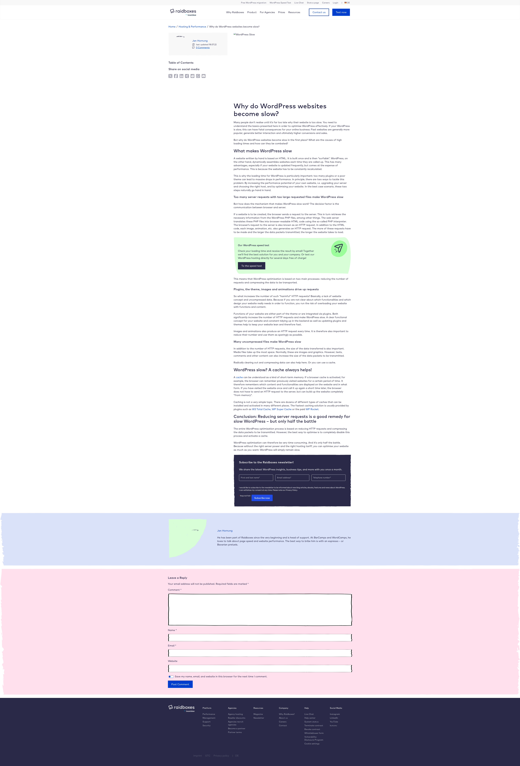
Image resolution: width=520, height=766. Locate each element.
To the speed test (251, 265)
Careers (282, 721)
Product (252, 12)
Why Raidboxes (235, 12)
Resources (294, 12)
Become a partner (236, 728)
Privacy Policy (291, 490)
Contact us (319, 12)
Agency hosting (235, 714)
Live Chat (309, 714)
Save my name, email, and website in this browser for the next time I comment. (221, 676)
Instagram (335, 714)
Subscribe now (262, 498)
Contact (283, 725)
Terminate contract (313, 725)
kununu (333, 725)
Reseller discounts (236, 718)
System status (311, 721)
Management (209, 718)
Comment (174, 589)
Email (172, 645)
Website (172, 660)
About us (283, 718)
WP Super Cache (282, 409)
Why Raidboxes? (287, 714)
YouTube (334, 721)
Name (172, 630)
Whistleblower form (314, 733)
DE (237, 755)
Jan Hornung (200, 40)
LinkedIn (334, 718)
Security (207, 725)
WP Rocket (312, 409)
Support (207, 721)
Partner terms (235, 732)
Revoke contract (312, 729)
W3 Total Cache (261, 409)
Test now (341, 12)
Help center (309, 718)
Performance (209, 714)
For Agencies (267, 12)
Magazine (258, 714)
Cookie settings (311, 743)
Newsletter (258, 718)
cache (239, 377)
